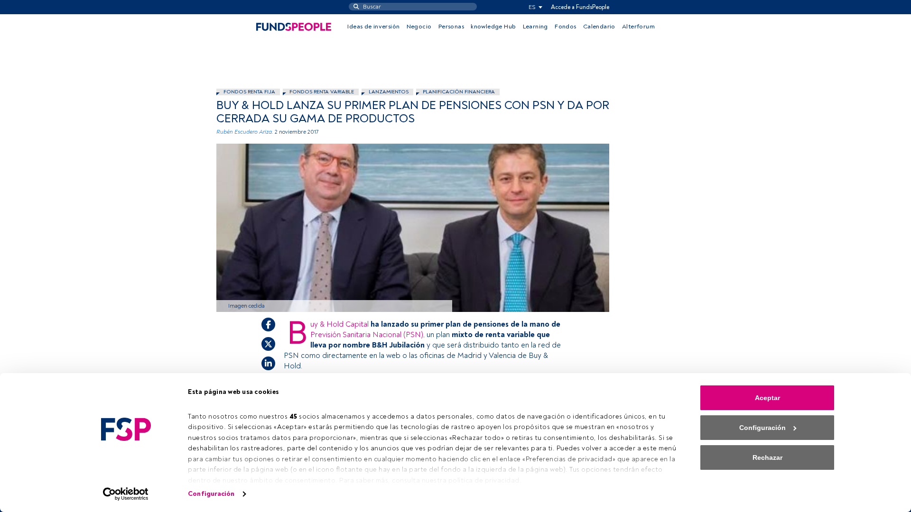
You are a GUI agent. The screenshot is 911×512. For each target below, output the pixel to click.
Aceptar (767, 398)
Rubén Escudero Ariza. (244, 132)
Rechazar (767, 457)
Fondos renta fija (249, 92)
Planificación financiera (459, 92)
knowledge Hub (493, 26)
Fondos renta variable (321, 92)
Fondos (565, 26)
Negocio (419, 26)
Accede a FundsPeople (580, 7)
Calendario (599, 26)
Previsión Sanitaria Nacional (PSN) (366, 334)
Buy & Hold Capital (340, 324)
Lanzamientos (389, 92)
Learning (535, 26)
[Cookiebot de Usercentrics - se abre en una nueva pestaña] (125, 494)
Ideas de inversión (373, 26)
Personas (451, 26)
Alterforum (638, 26)
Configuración (211, 494)
